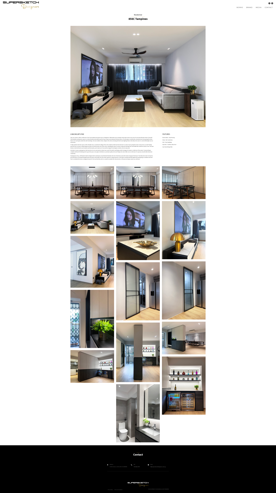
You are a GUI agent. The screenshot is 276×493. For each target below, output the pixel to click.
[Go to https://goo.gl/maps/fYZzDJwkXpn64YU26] (117, 466)
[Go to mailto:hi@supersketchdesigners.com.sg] (158, 466)
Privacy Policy (110, 489)
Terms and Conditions (118, 489)
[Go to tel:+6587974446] (138, 466)
